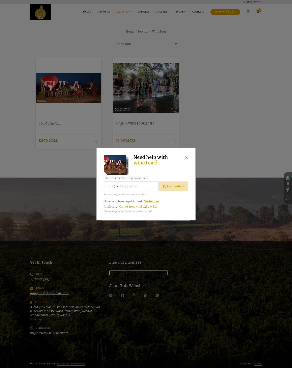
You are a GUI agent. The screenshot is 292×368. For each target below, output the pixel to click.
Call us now (138, 206)
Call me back (176, 186)
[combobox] (110, 186)
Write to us (151, 201)
